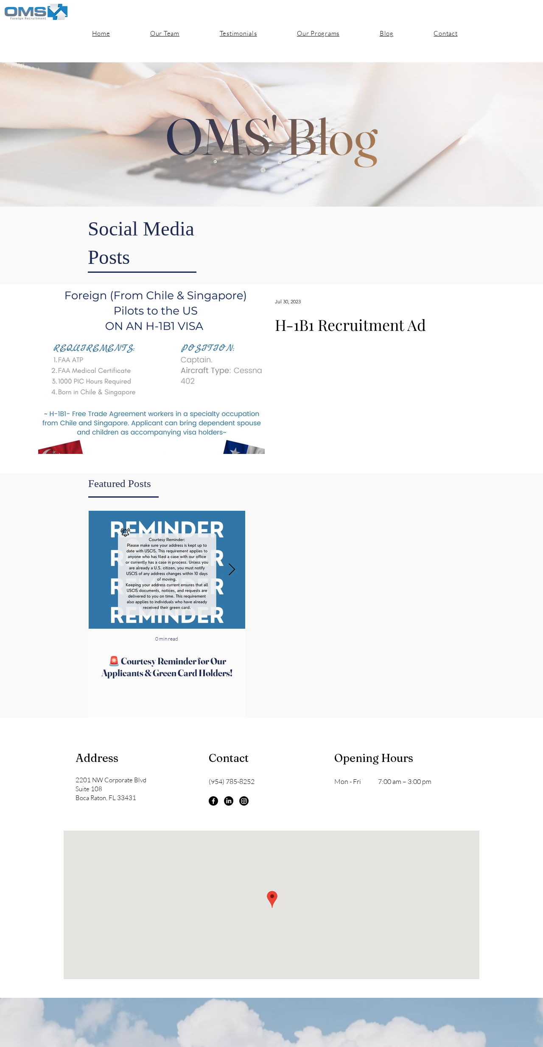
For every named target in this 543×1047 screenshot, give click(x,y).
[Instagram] (244, 801)
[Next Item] (231, 570)
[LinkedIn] (228, 801)
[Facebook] (213, 801)
